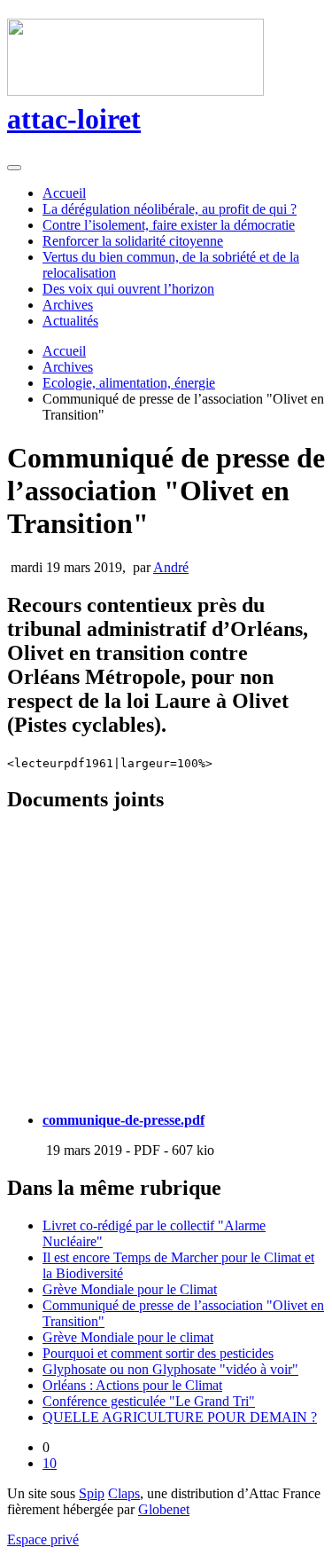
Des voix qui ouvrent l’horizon (128, 288)
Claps (124, 1493)
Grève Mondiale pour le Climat (129, 1289)
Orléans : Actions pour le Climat (132, 1385)
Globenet (163, 1509)
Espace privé (43, 1539)
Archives (67, 304)
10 (49, 1463)
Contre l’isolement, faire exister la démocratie (168, 224)
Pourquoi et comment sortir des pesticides (158, 1353)
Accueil (64, 192)
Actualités (70, 320)
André (171, 567)
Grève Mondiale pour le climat (127, 1337)
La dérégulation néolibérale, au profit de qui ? (169, 208)
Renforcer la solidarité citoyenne (132, 240)
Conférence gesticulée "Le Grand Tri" (148, 1401)
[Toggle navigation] (14, 167)
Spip (91, 1493)
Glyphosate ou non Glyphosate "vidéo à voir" (170, 1369)
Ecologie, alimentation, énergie (128, 382)
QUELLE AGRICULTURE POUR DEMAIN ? (179, 1417)
